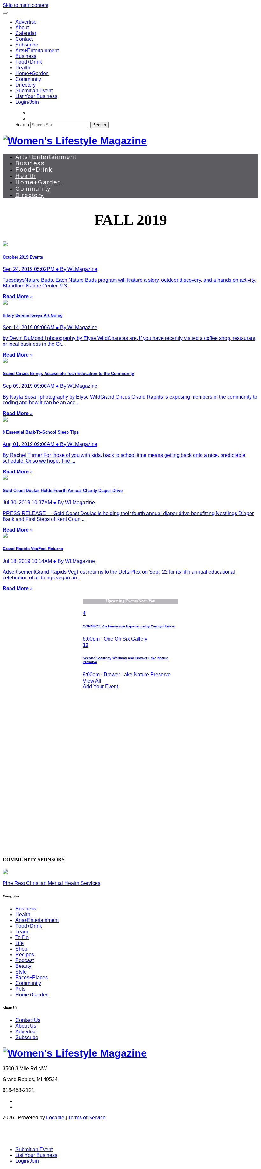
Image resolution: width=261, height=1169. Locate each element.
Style (21, 971)
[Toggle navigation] (5, 13)
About (22, 27)
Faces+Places (31, 977)
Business (25, 56)
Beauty (23, 966)
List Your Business (36, 96)
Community (28, 79)
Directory (25, 85)
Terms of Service (87, 1117)
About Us (25, 1026)
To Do (22, 937)
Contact (24, 39)
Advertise (26, 22)
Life (19, 943)
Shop (21, 949)
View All (92, 681)
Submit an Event (34, 90)
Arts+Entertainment (37, 50)
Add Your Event (100, 686)
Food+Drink (28, 62)
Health (22, 67)
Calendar (25, 33)
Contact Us (27, 1020)
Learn (21, 931)
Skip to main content (25, 5)
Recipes (24, 954)
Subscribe (26, 44)
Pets (20, 989)
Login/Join (27, 102)
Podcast (24, 960)
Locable (55, 1117)
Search (22, 124)
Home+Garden (32, 73)
